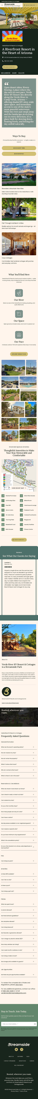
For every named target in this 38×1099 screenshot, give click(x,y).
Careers (32, 1061)
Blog (28, 1056)
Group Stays (22, 1061)
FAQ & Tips (21, 73)
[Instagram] (21, 1049)
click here (19, 985)
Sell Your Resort (19, 1065)
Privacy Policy (15, 1091)
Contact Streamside (9, 1061)
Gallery (14, 73)
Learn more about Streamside (10, 703)
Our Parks (20, 1056)
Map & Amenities (5, 73)
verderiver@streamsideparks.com (13, 993)
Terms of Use (23, 1091)
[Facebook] (16, 1049)
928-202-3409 (8, 991)
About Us (11, 1056)
